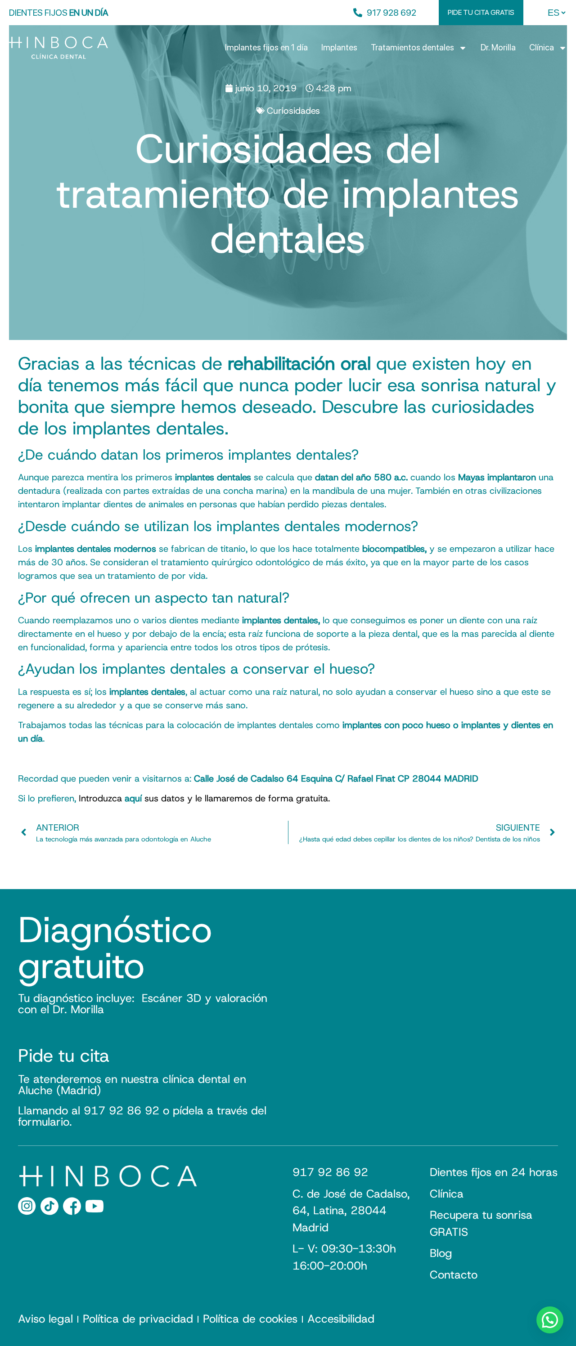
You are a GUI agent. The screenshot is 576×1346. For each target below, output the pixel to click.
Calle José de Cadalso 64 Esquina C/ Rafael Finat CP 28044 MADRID (336, 778)
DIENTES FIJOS (58, 12)
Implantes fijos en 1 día (266, 47)
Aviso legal (45, 1319)
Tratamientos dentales (412, 47)
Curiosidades (293, 110)
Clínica (541, 47)
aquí (133, 798)
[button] (549, 1319)
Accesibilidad (340, 1319)
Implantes (339, 47)
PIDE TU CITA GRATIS (481, 12)
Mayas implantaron (497, 477)
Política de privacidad (138, 1319)
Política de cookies (250, 1319)
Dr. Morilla (498, 47)
